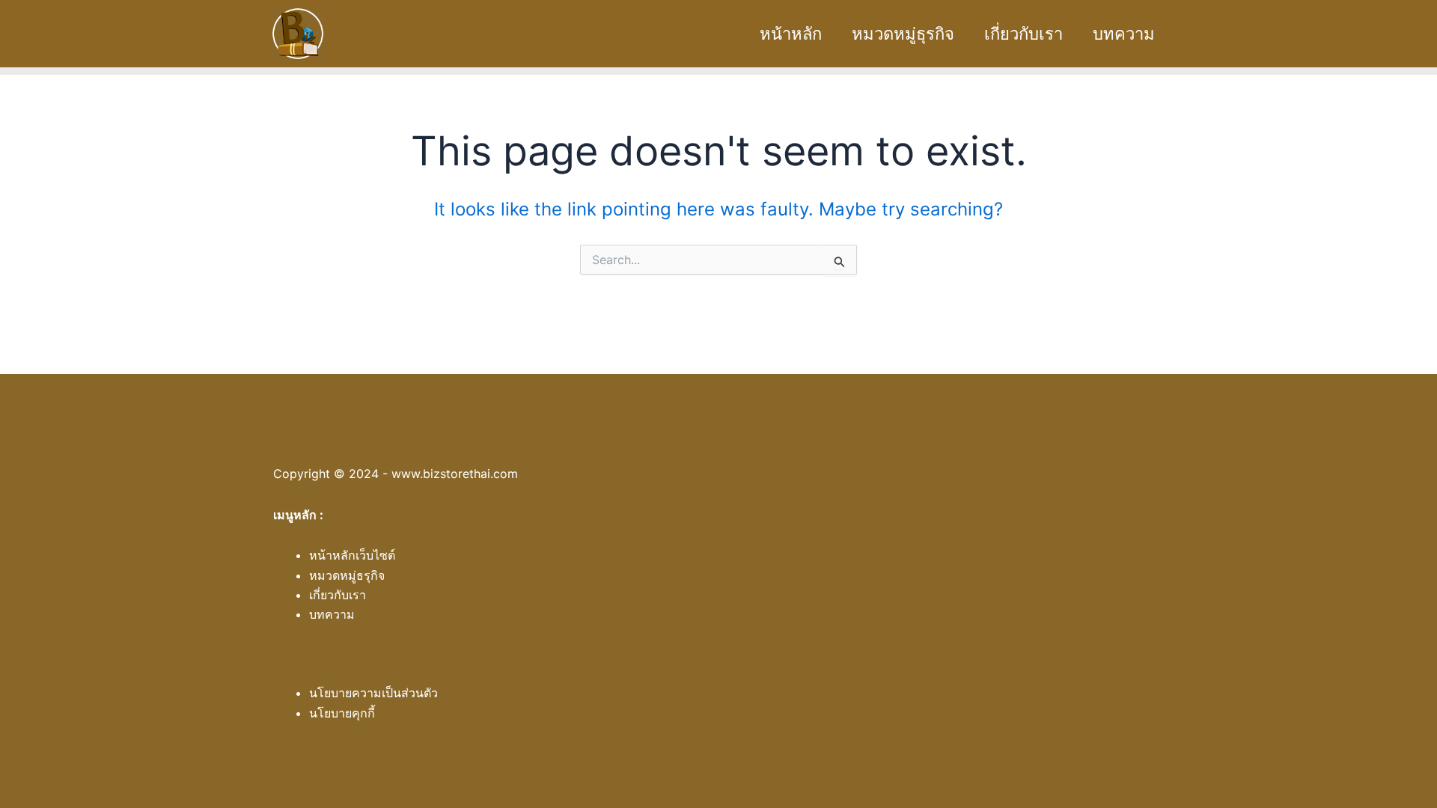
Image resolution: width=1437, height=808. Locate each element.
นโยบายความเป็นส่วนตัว (373, 692)
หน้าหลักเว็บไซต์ (352, 555)
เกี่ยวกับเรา (1023, 33)
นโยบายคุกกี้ (342, 713)
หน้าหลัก (791, 33)
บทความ (1124, 33)
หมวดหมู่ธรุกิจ (347, 575)
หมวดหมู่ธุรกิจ (903, 33)
